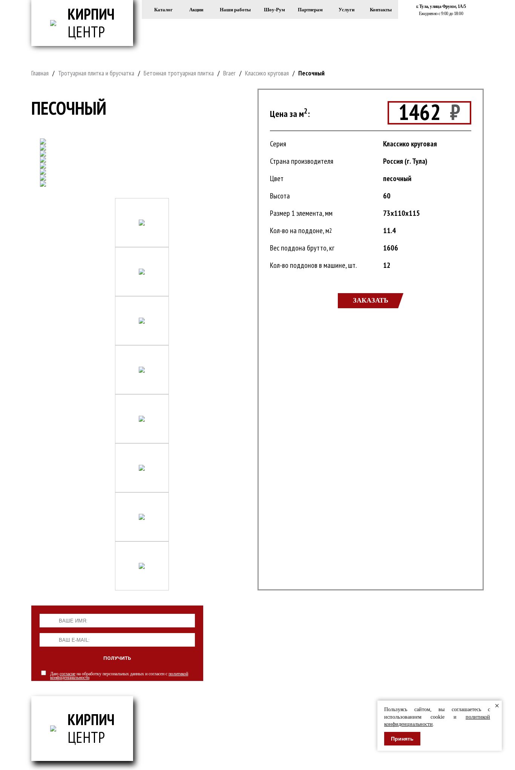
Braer (229, 73)
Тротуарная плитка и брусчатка (96, 73)
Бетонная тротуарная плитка (179, 73)
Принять (402, 739)
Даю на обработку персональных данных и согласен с (119, 675)
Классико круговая (267, 73)
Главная (40, 73)
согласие (67, 673)
